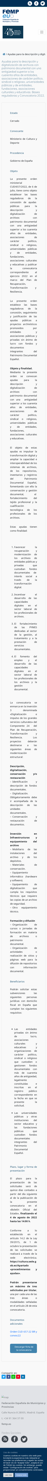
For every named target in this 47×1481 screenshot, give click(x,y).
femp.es (6, 1424)
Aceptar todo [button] (21, 1475)
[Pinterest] (18, 1377)
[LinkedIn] (23, 1377)
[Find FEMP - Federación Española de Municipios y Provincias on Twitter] (24, 1438)
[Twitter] (4, 1377)
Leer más (8, 1475)
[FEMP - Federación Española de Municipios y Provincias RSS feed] (5, 1438)
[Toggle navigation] (41, 32)
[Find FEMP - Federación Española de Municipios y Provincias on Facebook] (15, 1438)
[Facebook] (8, 1377)
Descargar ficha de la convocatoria (24, 1348)
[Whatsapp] (13, 1377)
